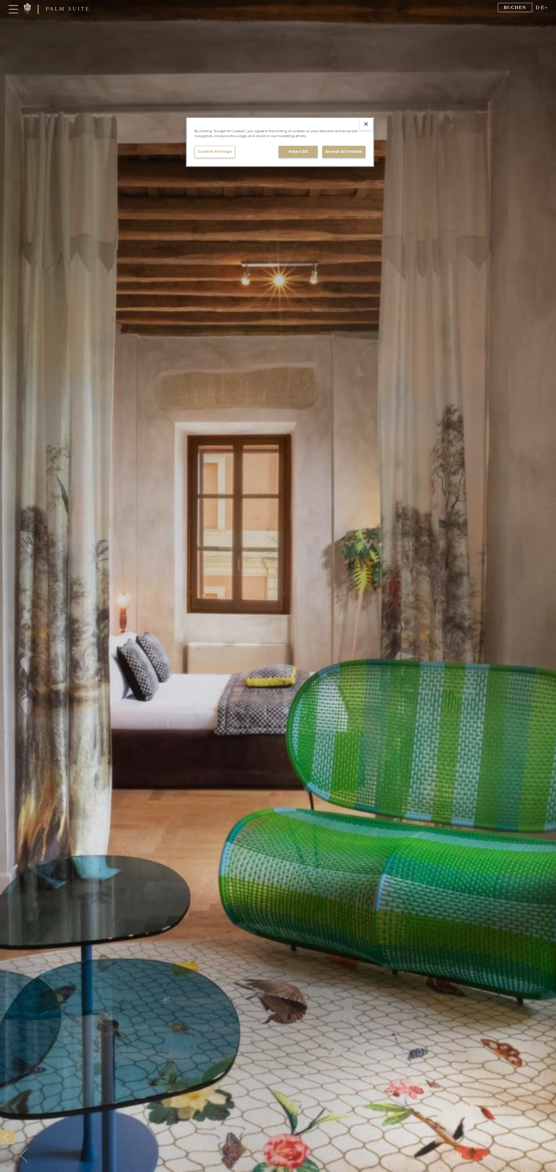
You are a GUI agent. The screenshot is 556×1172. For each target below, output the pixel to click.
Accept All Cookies (343, 151)
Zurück (7, 1158)
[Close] (366, 124)
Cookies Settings (215, 151)
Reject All (298, 151)
